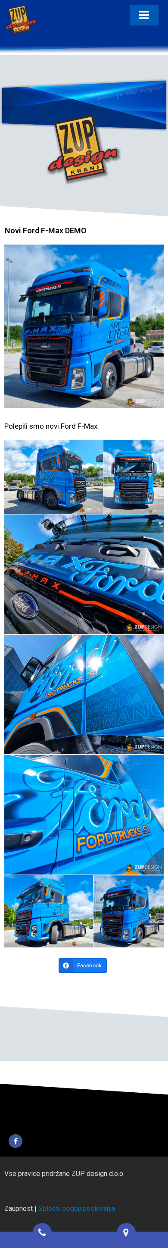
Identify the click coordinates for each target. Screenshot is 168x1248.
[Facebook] (15, 1141)
